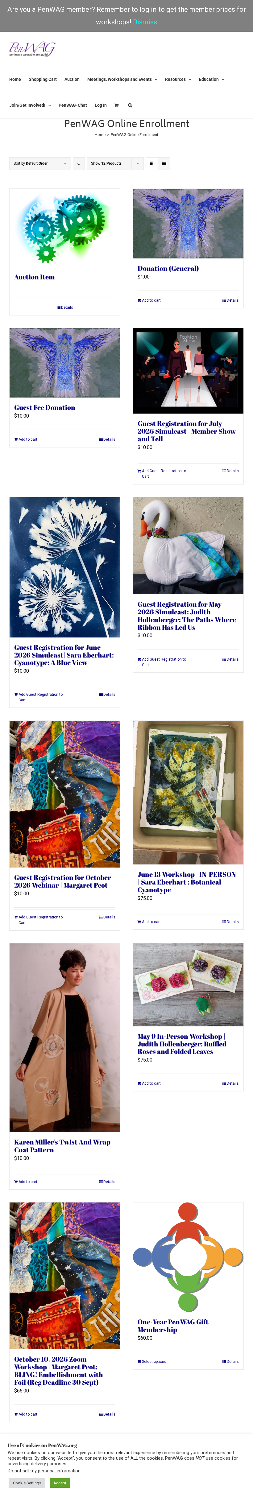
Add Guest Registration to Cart (164, 474)
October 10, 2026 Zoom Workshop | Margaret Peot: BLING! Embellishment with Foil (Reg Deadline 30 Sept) (58, 1371)
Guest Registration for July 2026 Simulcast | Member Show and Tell (187, 431)
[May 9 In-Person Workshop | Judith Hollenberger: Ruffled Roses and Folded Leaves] (188, 984)
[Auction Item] (65, 228)
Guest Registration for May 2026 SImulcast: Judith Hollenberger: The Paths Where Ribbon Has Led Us (187, 616)
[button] (130, 105)
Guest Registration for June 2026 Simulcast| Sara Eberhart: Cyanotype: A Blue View (64, 655)
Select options (154, 1361)
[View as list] (164, 164)
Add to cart (151, 300)
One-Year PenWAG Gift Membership (173, 1325)
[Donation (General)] (188, 223)
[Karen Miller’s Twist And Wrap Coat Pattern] (65, 1037)
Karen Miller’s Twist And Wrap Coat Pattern (62, 1145)
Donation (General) (168, 268)
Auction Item (34, 276)
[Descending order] (79, 163)
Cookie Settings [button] (27, 1483)
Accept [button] (59, 1483)
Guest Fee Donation (44, 407)
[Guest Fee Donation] (65, 363)
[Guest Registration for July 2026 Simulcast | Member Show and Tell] (188, 371)
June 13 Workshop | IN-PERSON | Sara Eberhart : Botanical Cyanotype (187, 882)
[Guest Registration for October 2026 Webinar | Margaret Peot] (65, 794)
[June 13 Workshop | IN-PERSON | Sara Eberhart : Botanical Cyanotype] (188, 792)
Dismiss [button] (145, 22)
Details (67, 307)
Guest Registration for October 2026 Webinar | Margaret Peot (62, 881)
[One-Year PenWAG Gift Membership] (188, 1257)
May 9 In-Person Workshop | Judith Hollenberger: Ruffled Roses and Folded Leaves (182, 1044)
